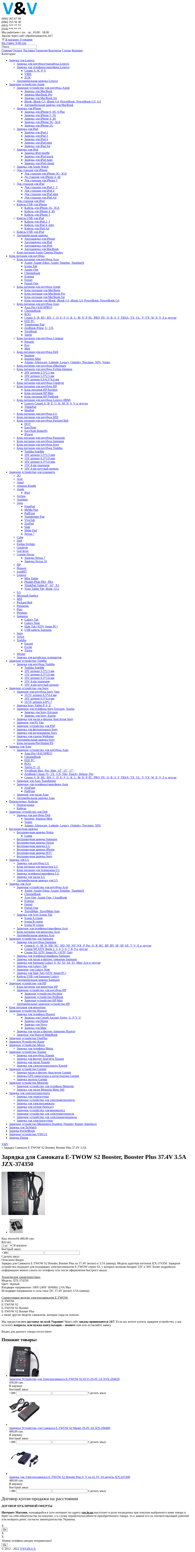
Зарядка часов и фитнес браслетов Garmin (44, 1072)
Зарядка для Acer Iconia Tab (34, 914)
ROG (27, 314)
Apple (20, 489)
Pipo (19, 609)
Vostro (28, 822)
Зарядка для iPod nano (38, 159)
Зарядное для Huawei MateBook (37, 1034)
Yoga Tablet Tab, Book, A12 (41, 588)
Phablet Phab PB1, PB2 (38, 581)
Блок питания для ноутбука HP (37, 386)
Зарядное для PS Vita (30, 722)
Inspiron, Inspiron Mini (38, 818)
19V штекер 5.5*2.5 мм (39, 376)
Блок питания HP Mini (38, 393)
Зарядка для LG (19, 859)
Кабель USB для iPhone (32, 204)
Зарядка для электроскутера (35, 1120)
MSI (19, 599)
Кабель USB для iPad (30, 218)
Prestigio (22, 612)
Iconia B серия (33, 921)
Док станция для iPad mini (41, 194)
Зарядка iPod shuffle (37, 153)
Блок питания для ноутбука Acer (38, 259)
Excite (28, 647)
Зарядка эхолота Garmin (32, 1079)
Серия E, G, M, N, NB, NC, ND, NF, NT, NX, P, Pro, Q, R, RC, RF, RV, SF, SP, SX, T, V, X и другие (87, 945)
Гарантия (42, 50)
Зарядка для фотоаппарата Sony (37, 729)
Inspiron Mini (32, 358)
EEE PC (29, 321)
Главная (7, 50)
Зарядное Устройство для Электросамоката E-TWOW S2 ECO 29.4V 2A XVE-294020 (64, 1379)
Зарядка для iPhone (29, 108)
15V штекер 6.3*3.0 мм (39, 674)
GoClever (23, 551)
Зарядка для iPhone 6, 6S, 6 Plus (44, 111)
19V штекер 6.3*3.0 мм (39, 678)
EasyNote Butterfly (36, 431)
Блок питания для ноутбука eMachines (41, 365)
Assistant (22, 499)
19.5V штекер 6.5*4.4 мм (40, 695)
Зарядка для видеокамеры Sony (37, 732)
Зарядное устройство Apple (27, 84)
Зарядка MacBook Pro (38, 94)
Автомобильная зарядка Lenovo (37, 81)
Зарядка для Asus (20, 746)
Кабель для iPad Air (36, 228)
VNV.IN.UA (28, 1548)
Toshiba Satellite (34, 451)
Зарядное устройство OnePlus (28, 1038)
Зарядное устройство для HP (27, 983)
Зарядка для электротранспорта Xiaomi (42, 1065)
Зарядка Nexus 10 (35, 561)
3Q (19, 475)
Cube (20, 537)
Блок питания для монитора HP (37, 986)
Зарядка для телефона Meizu (35, 1048)
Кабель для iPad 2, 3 (37, 221)
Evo (26, 345)
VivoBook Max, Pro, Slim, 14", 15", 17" (49, 770)
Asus (20, 503)
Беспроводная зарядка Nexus (35, 842)
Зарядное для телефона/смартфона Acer (42, 928)
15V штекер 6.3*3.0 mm (39, 458)
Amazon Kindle (26, 485)
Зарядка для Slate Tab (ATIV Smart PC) (41, 973)
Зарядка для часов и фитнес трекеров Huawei (46, 1031)
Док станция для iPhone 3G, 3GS (45, 173)
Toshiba (21, 640)
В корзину (15, 1385)
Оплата (17, 50)
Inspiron (29, 355)
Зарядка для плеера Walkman (35, 736)
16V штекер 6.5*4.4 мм (39, 698)
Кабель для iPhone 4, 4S (39, 211)
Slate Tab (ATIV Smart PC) (41, 626)
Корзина (77, 50)
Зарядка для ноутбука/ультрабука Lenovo (43, 63)
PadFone (29, 513)
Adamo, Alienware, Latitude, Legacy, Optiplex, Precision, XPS (62, 825)
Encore (28, 643)
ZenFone (29, 787)
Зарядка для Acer (20, 883)
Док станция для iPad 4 (39, 190)
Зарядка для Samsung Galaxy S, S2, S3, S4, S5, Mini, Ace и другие (59, 962)
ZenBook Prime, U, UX (39, 328)
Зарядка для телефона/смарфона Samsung (43, 955)
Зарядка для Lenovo (21, 60)
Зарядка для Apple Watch (33, 166)
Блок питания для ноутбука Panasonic (41, 437)
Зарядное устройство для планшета (32, 472)
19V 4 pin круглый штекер (41, 468)
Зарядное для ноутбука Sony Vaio (38, 691)
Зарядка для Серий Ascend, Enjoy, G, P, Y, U (52, 1017)
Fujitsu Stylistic (26, 544)
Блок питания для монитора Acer (38, 931)
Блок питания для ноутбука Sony (38, 444)
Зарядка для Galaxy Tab (32, 966)
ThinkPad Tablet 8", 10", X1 (41, 585)
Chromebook (32, 273)
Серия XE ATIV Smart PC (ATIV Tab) (48, 952)
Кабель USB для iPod (30, 232)
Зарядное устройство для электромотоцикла (45, 1113)
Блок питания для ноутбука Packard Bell (42, 420)
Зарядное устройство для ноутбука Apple (43, 87)
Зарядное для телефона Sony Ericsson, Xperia (45, 708)
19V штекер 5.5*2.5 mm (39, 455)
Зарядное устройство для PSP (36, 726)
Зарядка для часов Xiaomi (33, 1062)
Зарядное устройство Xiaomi (27, 1052)
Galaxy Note (32, 623)
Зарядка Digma (18, 1137)
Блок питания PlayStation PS (35, 743)
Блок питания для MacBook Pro (44, 293)
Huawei (21, 568)
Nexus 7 (29, 533)
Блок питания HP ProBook (41, 396)
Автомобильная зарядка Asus (36, 798)
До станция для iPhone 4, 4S (42, 177)
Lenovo (21, 575)
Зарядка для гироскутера (33, 1096)
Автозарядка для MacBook (41, 249)
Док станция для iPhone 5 (40, 180)
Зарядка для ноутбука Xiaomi (35, 1055)
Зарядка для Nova (35, 1024)
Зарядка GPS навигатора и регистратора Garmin (48, 1076)
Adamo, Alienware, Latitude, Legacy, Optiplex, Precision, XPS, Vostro (67, 362)
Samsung (22, 616)
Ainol (20, 482)
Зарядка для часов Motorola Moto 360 (40, 1089)
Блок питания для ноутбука (27, 256)
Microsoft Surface (27, 595)
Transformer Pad (34, 324)
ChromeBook (32, 310)
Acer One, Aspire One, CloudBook (45, 897)
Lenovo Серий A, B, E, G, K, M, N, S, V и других (56, 403)
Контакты (54, 50)
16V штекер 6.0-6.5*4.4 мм (41, 379)
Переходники (25, 804)
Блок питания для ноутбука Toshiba (39, 448)
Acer (20, 479)
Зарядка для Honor (36, 1021)
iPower (28, 434)
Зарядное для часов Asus (33, 794)
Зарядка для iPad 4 (36, 139)
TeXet (20, 636)
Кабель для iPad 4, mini (39, 225)
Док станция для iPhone (32, 170)
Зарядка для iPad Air (37, 146)
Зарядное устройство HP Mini (43, 1000)
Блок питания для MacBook (42, 290)
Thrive (28, 650)
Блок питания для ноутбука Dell (37, 352)
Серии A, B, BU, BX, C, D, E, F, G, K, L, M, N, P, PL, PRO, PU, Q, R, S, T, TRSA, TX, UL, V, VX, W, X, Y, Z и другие (100, 317)
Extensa (29, 276)
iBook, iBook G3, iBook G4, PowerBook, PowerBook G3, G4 (62, 101)
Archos (21, 496)
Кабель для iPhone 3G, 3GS (41, 207)
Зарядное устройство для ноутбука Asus (42, 750)
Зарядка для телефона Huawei (36, 1014)
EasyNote (30, 427)
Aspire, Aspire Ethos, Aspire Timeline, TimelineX (54, 262)
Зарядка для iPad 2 (36, 132)
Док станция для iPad (30, 183)
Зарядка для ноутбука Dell (33, 815)
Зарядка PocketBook (22, 1130)
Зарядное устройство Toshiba (28, 660)
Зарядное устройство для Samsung (31, 938)
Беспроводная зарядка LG (33, 846)
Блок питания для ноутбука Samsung (40, 441)
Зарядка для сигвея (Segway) (35, 1106)
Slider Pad (30, 530)
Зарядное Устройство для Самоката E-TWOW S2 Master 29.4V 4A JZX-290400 (59, 1428)
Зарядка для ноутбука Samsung (36, 942)
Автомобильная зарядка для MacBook (48, 105)
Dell (19, 540)
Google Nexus (25, 554)
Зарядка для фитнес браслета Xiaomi (40, 1058)
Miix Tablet (31, 578)
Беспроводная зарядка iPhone (35, 849)
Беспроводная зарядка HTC (34, 853)
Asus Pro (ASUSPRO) (38, 307)
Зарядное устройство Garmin (27, 1069)
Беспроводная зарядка (23, 829)
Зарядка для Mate (35, 1028)
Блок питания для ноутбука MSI (37, 417)
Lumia (28, 835)
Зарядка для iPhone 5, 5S (40, 115)
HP (19, 564)
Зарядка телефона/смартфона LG (38, 873)
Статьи (66, 50)
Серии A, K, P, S (35, 70)
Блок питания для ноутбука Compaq (40, 338)
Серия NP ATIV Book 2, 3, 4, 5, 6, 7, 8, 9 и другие (56, 949)
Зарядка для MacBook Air (40, 98)
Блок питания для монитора (27, 1007)
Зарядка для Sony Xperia (40, 715)
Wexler (21, 654)
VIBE (28, 74)
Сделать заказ (10, 1256)
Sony (20, 633)
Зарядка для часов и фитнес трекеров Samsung (47, 959)
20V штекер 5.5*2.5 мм (39, 372)
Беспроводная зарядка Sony (34, 856)
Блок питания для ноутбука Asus (38, 304)
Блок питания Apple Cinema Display (40, 252)
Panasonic (23, 605)
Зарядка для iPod (27, 149)
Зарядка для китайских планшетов (39, 657)
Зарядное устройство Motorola (28, 1082)
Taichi (28, 334)
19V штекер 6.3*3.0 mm (39, 461)
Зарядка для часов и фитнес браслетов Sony (45, 719)
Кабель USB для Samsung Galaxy (38, 976)
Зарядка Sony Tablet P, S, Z (34, 705)
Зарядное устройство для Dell (28, 811)
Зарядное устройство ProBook (43, 997)
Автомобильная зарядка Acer (35, 935)
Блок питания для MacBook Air (44, 297)
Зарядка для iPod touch (38, 156)
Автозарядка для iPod (38, 245)
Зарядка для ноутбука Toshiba (36, 664)
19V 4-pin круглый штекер (41, 684)
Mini (27, 348)
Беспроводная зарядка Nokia (35, 832)
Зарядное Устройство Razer (26, 1041)
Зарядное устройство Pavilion (43, 993)
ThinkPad (30, 406)
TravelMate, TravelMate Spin (42, 911)
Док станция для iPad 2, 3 (40, 187)
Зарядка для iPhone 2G (38, 125)
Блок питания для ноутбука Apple (38, 286)
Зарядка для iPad (27, 129)
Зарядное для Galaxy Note (33, 969)
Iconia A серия (33, 918)
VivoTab (29, 520)
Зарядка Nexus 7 (34, 557)
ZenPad (29, 523)
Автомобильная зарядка (32, 235)
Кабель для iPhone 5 (37, 214)
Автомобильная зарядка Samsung (38, 979)
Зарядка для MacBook (38, 91)
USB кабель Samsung (38, 630)
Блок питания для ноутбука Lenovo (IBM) (44, 400)
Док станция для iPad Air (40, 197)
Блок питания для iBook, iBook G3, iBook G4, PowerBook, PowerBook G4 (71, 300)
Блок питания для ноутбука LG (37, 413)
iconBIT (22, 571)
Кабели (21, 808)
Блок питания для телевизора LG (38, 870)
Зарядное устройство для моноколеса (41, 1110)
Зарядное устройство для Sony (29, 688)
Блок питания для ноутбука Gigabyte (40, 382)
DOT (27, 424)
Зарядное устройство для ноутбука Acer (42, 887)
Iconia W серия (33, 925)
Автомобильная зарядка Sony (36, 739)
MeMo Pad (31, 509)
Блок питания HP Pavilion (41, 389)
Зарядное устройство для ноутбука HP (41, 990)
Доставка (29, 50)
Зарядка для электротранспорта (29, 1093)
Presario (29, 341)
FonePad (29, 506)
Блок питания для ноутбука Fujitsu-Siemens (44, 369)
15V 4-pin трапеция (37, 681)
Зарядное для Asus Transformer (36, 780)
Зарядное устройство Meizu (27, 1045)
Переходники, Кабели (23, 801)
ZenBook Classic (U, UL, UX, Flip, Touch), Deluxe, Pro (58, 774)
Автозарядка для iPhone (39, 238)
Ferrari (28, 280)
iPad (27, 492)
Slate (27, 527)
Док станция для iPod (31, 201)
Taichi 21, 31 (32, 767)
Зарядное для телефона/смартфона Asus (42, 784)
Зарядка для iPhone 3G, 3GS (42, 122)
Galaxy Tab (31, 619)
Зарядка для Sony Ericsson (41, 712)
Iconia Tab (30, 266)
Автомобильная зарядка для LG (37, 880)
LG (19, 592)
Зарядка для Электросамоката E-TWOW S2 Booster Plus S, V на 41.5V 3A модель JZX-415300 (69, 1477)
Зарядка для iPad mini (38, 142)
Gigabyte (22, 547)
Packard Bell (24, 602)
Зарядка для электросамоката (35, 1103)
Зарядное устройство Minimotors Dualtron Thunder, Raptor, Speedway (53, 1124)
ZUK (27, 77)
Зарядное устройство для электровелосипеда (46, 1100)
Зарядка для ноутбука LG (33, 863)
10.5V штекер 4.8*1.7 (38, 702)
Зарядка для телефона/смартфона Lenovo (43, 67)
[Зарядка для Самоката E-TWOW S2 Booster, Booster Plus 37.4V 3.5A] (23, 1214)
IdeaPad (29, 410)
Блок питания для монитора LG (37, 866)
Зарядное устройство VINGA (28, 1134)
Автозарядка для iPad (38, 242)
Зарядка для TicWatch (23, 1127)
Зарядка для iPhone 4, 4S (40, 118)
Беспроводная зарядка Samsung (37, 839)
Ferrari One (31, 283)
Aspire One (31, 269)
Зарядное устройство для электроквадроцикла (47, 1117)
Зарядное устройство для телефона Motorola (45, 1086)
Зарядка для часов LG (31, 877)
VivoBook (30, 331)
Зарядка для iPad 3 (36, 135)
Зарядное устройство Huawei (28, 1010)
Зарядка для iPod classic (39, 163)
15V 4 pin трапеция (36, 465)
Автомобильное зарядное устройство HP (43, 1004)
